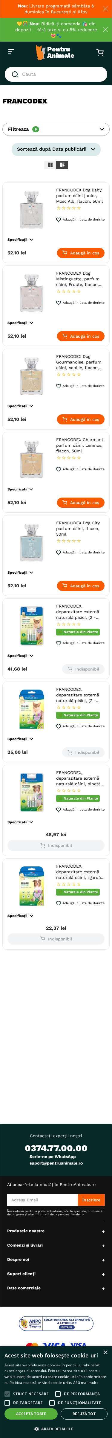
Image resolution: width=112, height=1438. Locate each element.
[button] (56, 129)
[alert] (56, 1392)
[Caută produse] (16, 74)
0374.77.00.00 (56, 1148)
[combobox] (56, 74)
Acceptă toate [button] (31, 1413)
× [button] (105, 1352)
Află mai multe (86, 1382)
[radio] (50, 165)
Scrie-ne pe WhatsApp (53, 1156)
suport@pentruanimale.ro (56, 1163)
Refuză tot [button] (84, 1413)
